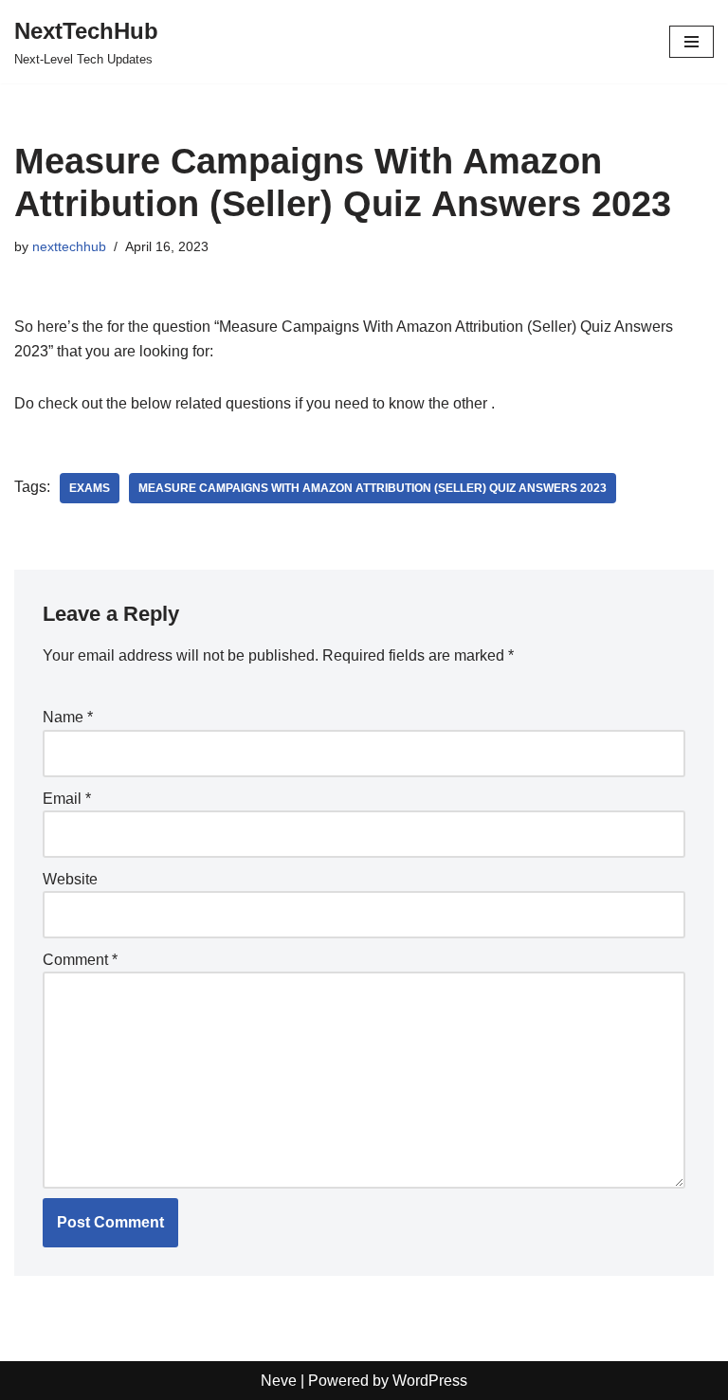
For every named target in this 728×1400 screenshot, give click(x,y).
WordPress (429, 1381)
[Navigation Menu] (691, 42)
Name (68, 717)
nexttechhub (69, 246)
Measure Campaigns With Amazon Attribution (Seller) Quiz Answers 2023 (372, 488)
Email (67, 799)
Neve (279, 1381)
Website (70, 879)
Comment (80, 960)
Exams (89, 488)
